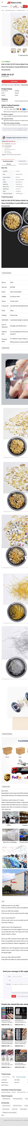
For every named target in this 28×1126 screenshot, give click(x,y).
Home (2, 10)
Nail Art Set (14, 1109)
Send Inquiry (14, 81)
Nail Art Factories (6, 1105)
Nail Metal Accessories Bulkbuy (9, 1112)
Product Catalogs (22, 1077)
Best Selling (17, 1080)
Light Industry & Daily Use (10, 10)
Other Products (4, 1085)
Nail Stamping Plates (17, 1098)
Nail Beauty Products (21, 10)
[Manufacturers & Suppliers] (14, 2)
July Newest (4, 1080)
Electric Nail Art (23, 1109)
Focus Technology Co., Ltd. (18, 1120)
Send (14, 996)
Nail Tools (17, 1082)
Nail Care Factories (17, 1105)
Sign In (3, 154)
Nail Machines (4, 1082)
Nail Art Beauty (6, 1109)
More (2, 1115)
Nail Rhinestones (6, 1098)
